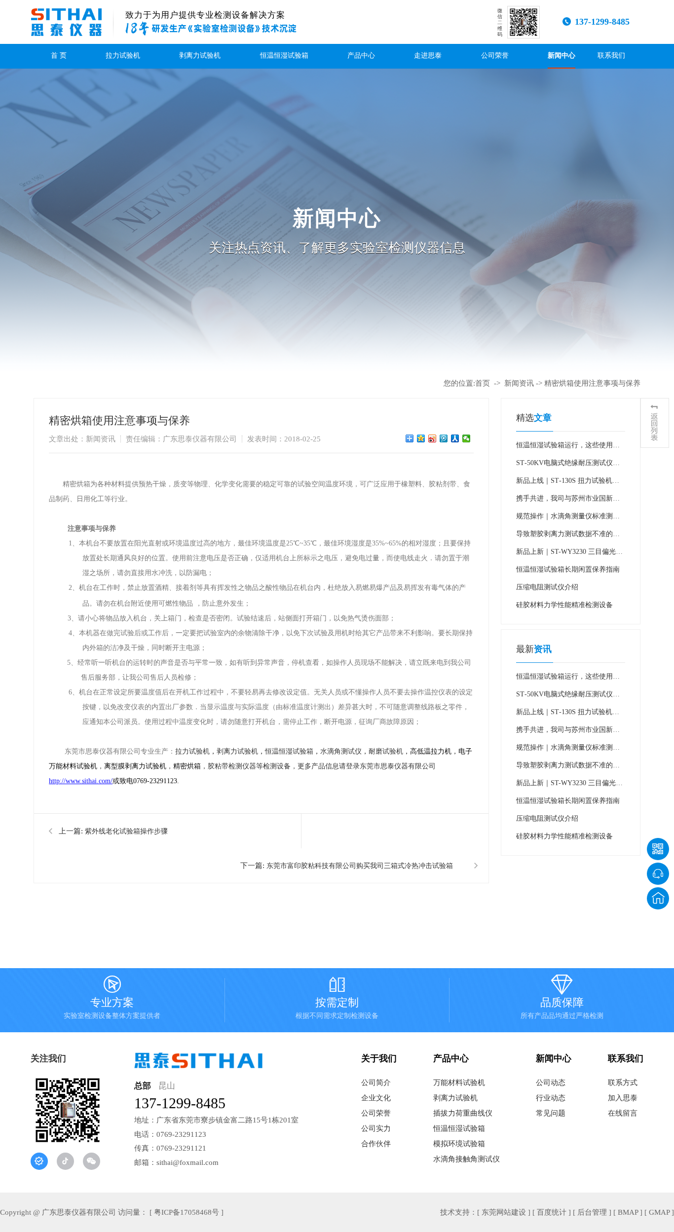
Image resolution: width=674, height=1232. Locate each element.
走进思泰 (428, 55)
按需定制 (337, 999)
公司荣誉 (495, 55)
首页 (482, 383)
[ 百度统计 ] (551, 1212)
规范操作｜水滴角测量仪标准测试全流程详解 (568, 518)
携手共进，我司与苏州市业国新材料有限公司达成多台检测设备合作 (568, 501)
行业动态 (550, 1098)
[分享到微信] (466, 438)
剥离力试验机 (200, 55)
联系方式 (622, 1083)
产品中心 (361, 55)
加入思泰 (622, 1098)
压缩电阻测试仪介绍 (547, 587)
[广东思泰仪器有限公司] (66, 22)
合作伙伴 (376, 1144)
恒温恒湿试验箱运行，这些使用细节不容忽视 (568, 447)
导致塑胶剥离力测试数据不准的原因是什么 (568, 536)
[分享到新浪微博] (432, 438)
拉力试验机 (123, 55)
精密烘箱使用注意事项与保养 (592, 383)
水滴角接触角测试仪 (466, 1159)
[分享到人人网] (455, 438)
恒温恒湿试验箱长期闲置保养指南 (568, 569)
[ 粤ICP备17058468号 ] (187, 1212)
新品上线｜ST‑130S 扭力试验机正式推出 (567, 483)
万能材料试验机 (459, 1083)
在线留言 (622, 1113)
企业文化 (376, 1098)
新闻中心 (561, 55)
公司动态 (550, 1083)
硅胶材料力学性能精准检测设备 (564, 605)
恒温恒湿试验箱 (284, 55)
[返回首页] (658, 898)
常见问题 (550, 1113)
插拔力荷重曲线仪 (462, 1113)
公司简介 (376, 1083)
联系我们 (611, 55)
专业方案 (112, 999)
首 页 (59, 55)
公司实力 (376, 1128)
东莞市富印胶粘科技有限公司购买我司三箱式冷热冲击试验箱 (359, 866)
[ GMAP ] (659, 1212)
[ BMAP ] (627, 1212)
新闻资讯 (519, 383)
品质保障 (562, 999)
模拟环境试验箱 (459, 1144)
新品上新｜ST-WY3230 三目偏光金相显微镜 (569, 554)
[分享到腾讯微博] (444, 438)
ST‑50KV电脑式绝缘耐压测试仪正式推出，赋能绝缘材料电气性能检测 (568, 465)
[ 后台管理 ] (592, 1212)
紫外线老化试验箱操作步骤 (126, 831)
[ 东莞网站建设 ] (503, 1212)
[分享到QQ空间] (421, 438)
